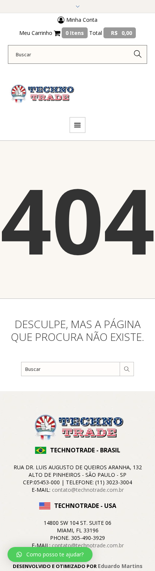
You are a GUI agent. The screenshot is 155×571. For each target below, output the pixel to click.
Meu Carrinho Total (75, 32)
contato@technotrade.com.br (88, 489)
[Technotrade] (41, 89)
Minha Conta (81, 19)
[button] (50, 554)
